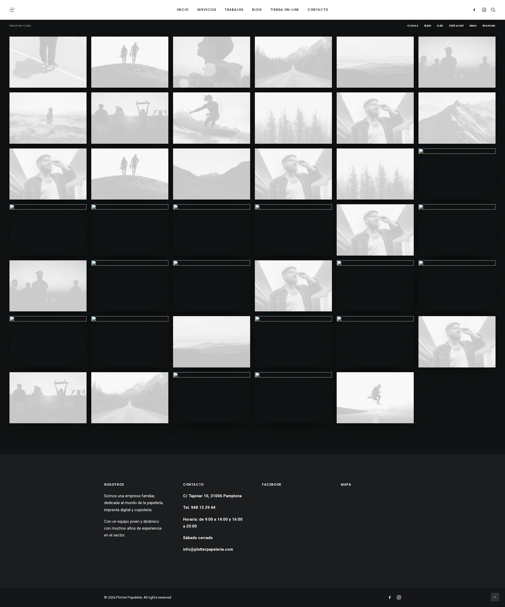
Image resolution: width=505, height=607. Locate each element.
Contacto (317, 9)
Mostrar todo (20, 25)
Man (473, 25)
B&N (427, 25)
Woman (489, 25)
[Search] (492, 9)
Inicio (183, 9)
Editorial (456, 25)
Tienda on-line (284, 9)
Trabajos (234, 9)
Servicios (206, 9)
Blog (257, 9)
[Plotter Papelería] (12, 9)
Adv (440, 25)
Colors (412, 25)
